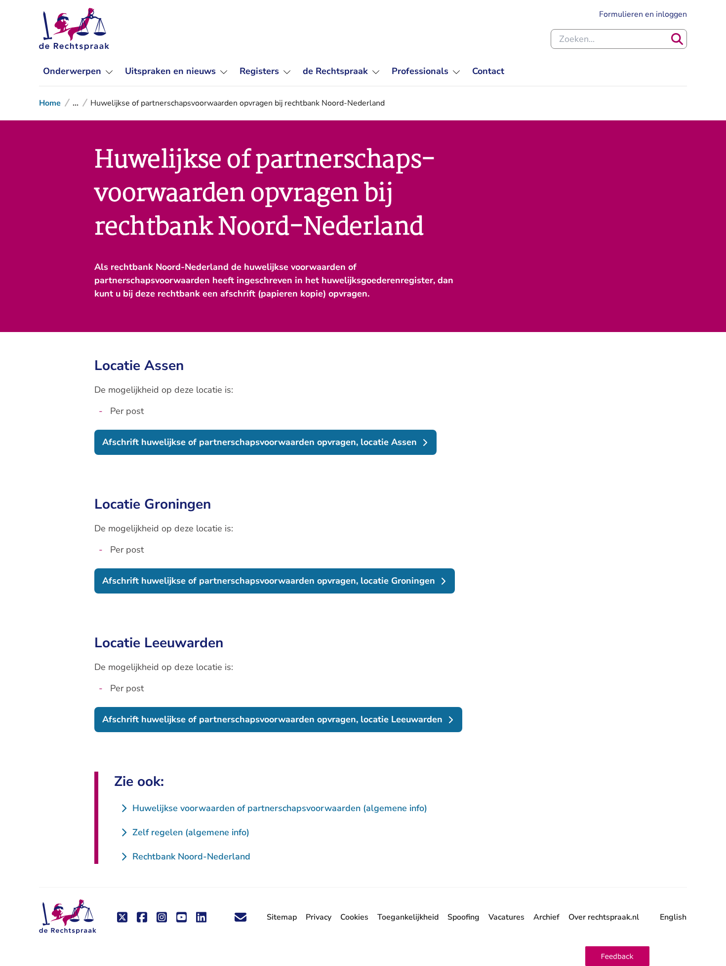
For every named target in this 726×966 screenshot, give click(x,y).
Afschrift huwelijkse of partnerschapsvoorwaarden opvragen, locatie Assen (259, 442)
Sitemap (282, 917)
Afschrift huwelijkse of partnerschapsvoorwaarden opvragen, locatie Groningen (268, 581)
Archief (546, 917)
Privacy (318, 917)
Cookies (354, 917)
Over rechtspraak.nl (603, 917)
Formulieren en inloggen (643, 14)
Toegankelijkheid (408, 917)
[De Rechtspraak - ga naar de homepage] (74, 29)
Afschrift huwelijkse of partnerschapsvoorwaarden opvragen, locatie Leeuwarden (272, 719)
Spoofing (463, 917)
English (673, 917)
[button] (617, 956)
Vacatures (506, 917)
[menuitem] (78, 71)
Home (50, 103)
